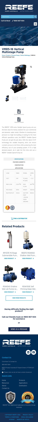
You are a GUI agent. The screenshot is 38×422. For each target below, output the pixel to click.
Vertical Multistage (25, 55)
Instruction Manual (19, 122)
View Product (9, 258)
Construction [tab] (19, 165)
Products (8, 55)
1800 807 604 (30, 317)
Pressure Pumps (15, 55)
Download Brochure (19, 114)
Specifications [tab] (19, 159)
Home (3, 55)
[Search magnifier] (35, 16)
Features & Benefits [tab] (19, 162)
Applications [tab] (19, 168)
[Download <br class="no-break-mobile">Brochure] (19, 111)
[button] (35, 24)
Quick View (10, 248)
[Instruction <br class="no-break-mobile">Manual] (19, 119)
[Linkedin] (28, 352)
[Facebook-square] (33, 352)
